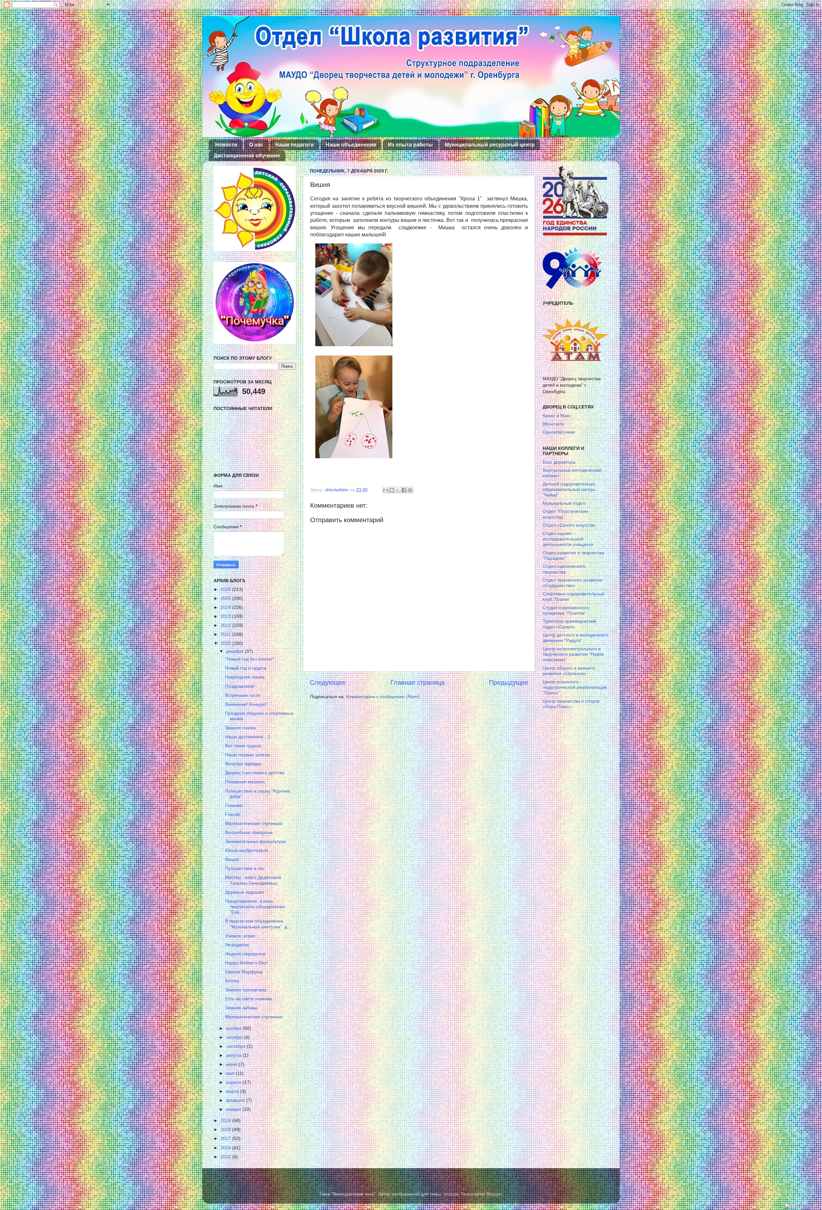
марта (233, 1091)
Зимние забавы (241, 1007)
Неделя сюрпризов (245, 953)
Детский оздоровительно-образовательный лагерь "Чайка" (569, 489)
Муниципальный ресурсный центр (490, 144)
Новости (226, 144)
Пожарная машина (245, 781)
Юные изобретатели (246, 850)
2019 (226, 1120)
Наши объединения (351, 144)
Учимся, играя (240, 935)
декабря (235, 651)
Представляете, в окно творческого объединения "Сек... (255, 907)
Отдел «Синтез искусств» (569, 525)
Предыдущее (508, 682)
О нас (256, 144)
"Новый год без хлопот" (249, 659)
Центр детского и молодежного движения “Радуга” (575, 637)
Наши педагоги (294, 144)
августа (234, 1055)
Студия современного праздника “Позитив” (566, 610)
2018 (226, 1129)
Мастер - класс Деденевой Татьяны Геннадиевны (253, 880)
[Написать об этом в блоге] (392, 490)
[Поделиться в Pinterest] (410, 490)
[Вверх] (800, 1207)
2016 (226, 1147)
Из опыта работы (410, 144)
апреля (234, 1082)
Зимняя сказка (240, 727)
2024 (226, 607)
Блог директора (559, 462)
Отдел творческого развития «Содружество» (572, 582)
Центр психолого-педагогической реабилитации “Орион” (575, 687)
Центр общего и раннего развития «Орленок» (569, 670)
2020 (226, 643)
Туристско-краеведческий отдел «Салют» (569, 623)
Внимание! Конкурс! (246, 704)
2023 (226, 616)
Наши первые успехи (247, 754)
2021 (226, 634)
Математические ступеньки (254, 823)
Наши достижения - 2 (247, 736)
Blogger (494, 1194)
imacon (450, 1194)
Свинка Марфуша (244, 971)
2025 (226, 598)
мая (231, 1073)
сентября (236, 1046)
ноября (234, 1028)
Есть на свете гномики (248, 998)
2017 (226, 1138)
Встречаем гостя (242, 695)
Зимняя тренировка (246, 989)
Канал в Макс (557, 415)
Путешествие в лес (245, 868)
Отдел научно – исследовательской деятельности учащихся (568, 539)
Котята (232, 980)
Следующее (328, 682)
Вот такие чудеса (243, 745)
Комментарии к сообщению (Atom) (383, 696)
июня (232, 1064)
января (234, 1109)
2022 (226, 625)
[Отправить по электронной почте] (385, 490)
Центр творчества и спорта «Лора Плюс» (571, 703)
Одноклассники (559, 431)
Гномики (234, 805)
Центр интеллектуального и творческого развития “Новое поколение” (573, 654)
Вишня (232, 859)
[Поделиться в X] (398, 490)
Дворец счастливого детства (254, 772)
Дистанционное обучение (247, 155)
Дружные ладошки (244, 892)
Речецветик (237, 944)
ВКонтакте (553, 423)
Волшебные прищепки (249, 832)
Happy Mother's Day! (246, 962)
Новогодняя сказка (245, 677)
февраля (236, 1100)
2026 (226, 589)
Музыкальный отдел (564, 503)
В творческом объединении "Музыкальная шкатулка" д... (258, 923)
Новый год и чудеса (246, 668)
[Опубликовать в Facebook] (404, 490)
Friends (232, 814)
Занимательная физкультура (255, 841)
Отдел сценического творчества (564, 569)
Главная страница (417, 682)
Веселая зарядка (243, 763)
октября (235, 1037)
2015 (226, 1156)
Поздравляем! (240, 686)
